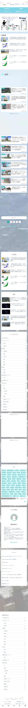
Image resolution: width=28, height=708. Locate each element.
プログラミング (14, 340)
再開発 (14, 348)
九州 (14, 369)
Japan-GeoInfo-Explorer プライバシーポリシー (12, 556)
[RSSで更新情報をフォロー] (17, 542)
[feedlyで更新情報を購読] (15, 542)
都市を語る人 (14, 524)
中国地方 (14, 351)
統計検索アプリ (14, 380)
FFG (14, 377)
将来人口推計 (14, 401)
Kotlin (14, 343)
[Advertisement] (14, 81)
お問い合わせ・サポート (7, 568)
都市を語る (14, 383)
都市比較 (14, 407)
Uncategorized (14, 337)
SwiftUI (14, 345)
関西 (14, 372)
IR (14, 385)
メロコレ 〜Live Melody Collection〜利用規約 (11, 574)
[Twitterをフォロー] (13, 542)
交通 (14, 388)
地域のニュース (14, 399)
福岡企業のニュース (14, 375)
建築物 (14, 404)
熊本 (14, 361)
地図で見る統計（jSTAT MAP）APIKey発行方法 (12, 577)
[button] (25, 501)
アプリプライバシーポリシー (8, 565)
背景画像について (6, 583)
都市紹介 (14, 409)
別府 (14, 353)
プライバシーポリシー (6, 571)
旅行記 (14, 367)
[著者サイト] (11, 542)
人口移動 (14, 391)
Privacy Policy (5, 562)
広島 (14, 359)
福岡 (14, 364)
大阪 (15, 393)
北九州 (14, 356)
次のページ (14, 217)
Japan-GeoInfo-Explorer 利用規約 (9, 559)
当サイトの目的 (5, 580)
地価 (14, 396)
